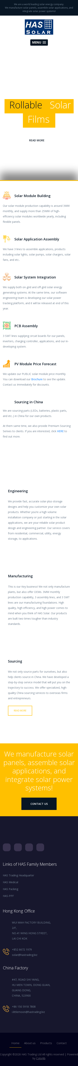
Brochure (37, 379)
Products (46, 1043)
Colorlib (40, 1058)
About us (30, 1043)
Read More (36, 140)
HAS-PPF (8, 896)
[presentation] (4, 124)
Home (15, 1043)
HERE (60, 431)
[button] (39, 42)
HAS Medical (10, 882)
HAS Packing (10, 889)
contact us (39, 804)
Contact (62, 1043)
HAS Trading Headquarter (18, 875)
